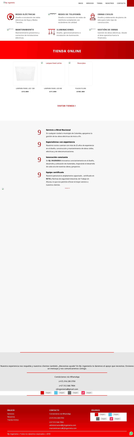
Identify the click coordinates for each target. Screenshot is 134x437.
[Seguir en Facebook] (56, 392)
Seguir (48, 393)
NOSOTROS (110, 3)
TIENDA (99, 3)
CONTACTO (121, 3)
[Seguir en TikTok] (83, 392)
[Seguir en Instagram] (42, 392)
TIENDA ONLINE (67, 51)
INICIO (81, 3)
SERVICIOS (90, 3)
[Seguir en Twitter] (69, 392)
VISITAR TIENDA (65, 106)
